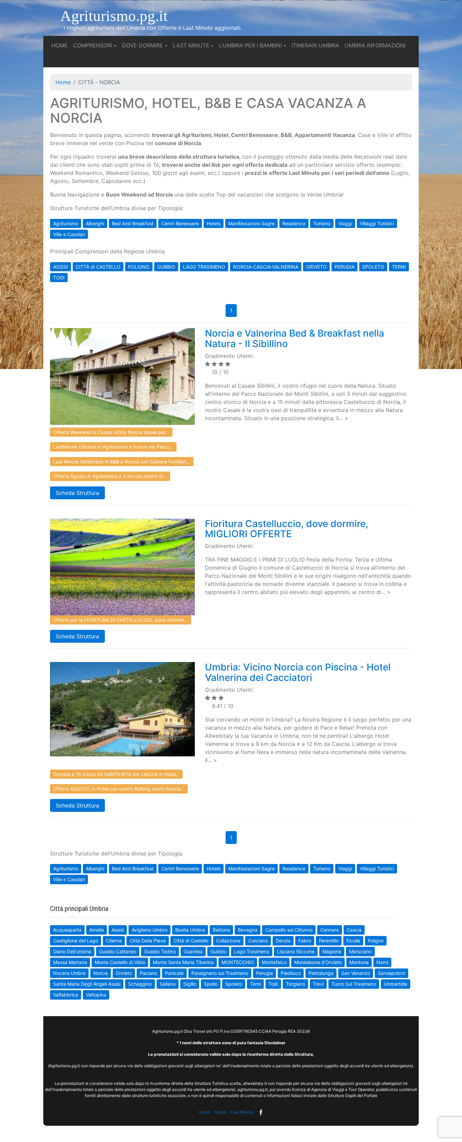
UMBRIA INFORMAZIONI (376, 45)
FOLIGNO (138, 267)
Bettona (221, 930)
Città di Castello (191, 940)
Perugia (264, 973)
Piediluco (291, 973)
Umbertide (395, 984)
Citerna (114, 940)
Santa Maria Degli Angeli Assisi (86, 984)
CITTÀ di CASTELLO (98, 267)
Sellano (168, 984)
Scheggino (140, 984)
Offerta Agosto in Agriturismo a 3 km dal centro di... (110, 476)
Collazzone (228, 940)
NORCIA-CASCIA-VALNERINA (265, 267)
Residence (293, 223)
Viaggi (345, 223)
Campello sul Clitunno (289, 930)
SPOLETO (373, 267)
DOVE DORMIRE (142, 45)
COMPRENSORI (92, 45)
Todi (273, 984)
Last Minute (242, 1112)
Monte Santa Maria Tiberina (183, 962)
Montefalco (274, 962)
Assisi (118, 930)
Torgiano (295, 984)
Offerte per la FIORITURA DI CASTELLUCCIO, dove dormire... (120, 620)
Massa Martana (70, 962)
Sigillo (189, 984)
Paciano (148, 973)
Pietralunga (320, 973)
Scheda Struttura (77, 492)
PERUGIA (344, 267)
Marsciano (360, 951)
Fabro (304, 940)
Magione (331, 951)
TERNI (399, 267)
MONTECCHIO (238, 962)
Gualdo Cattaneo (117, 951)
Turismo (321, 223)
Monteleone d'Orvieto (318, 962)
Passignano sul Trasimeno (219, 973)
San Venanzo (355, 973)
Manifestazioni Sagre (251, 223)
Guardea (193, 951)
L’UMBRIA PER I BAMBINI (250, 45)
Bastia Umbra (190, 930)
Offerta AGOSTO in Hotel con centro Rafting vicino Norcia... (119, 789)
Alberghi (95, 223)
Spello (210, 984)
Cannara (329, 930)
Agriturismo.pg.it (114, 15)
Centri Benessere (180, 223)
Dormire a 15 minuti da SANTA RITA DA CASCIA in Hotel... (116, 774)
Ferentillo (329, 940)
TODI (59, 277)
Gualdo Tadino (160, 951)
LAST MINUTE (191, 45)
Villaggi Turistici (377, 223)
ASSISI (60, 267)
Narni (382, 962)
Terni (255, 984)
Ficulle (353, 940)
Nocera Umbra (69, 973)
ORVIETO (316, 267)
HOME (60, 45)
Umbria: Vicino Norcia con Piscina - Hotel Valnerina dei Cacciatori (298, 672)
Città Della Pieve (148, 940)
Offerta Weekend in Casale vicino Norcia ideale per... (111, 432)
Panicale (174, 973)
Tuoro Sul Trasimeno (353, 984)
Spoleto (233, 984)
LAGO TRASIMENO (204, 267)
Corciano (258, 940)
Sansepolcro (391, 973)
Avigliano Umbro (149, 930)
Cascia (354, 930)
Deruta (283, 940)
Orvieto (124, 973)
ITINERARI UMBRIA (317, 45)
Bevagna (247, 930)
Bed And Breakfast (133, 223)
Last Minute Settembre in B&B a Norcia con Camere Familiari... (121, 461)
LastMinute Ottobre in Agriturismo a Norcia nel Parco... (113, 447)
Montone (359, 962)
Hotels (214, 223)
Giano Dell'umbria (72, 951)
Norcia (100, 973)
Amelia (96, 930)
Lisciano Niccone (296, 951)
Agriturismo (65, 223)
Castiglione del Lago (75, 940)
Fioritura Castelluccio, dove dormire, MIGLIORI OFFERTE (286, 529)
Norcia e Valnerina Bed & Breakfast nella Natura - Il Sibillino (294, 338)
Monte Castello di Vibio (120, 962)
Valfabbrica (65, 995)
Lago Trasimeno (251, 951)
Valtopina (96, 995)
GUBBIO (166, 267)
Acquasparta (67, 930)
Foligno (376, 940)
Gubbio (218, 951)
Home (63, 82)
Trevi (318, 984)
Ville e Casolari (69, 234)
